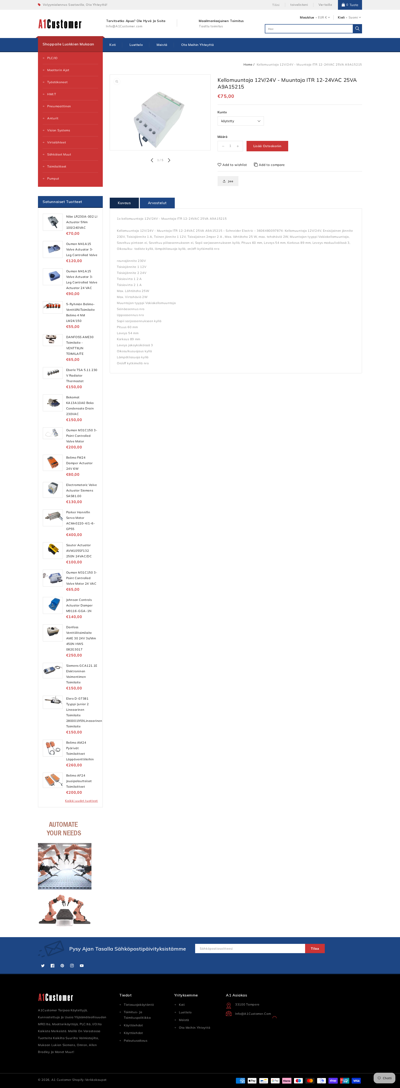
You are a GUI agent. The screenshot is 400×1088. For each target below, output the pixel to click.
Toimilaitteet (56, 166)
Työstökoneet (57, 82)
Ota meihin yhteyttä (194, 1027)
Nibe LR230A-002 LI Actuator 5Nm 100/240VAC (81, 222)
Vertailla (325, 4)
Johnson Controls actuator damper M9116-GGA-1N (79, 605)
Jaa (230, 181)
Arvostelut (157, 203)
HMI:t (51, 94)
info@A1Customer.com (253, 1013)
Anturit (53, 118)
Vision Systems (58, 130)
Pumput (53, 178)
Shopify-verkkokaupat (89, 1080)
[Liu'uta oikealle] (168, 160)
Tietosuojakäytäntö (139, 1004)
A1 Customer (61, 1080)
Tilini (276, 5)
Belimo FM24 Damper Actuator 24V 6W (79, 463)
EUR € (322, 17)
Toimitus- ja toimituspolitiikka (137, 1014)
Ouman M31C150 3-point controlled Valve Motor (81, 435)
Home (248, 64)
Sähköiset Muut (59, 154)
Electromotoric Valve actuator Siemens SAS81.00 (81, 490)
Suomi (353, 17)
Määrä (222, 137)
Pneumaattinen (59, 106)
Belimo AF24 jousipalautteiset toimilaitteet (79, 781)
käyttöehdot (133, 1025)
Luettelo (185, 1012)
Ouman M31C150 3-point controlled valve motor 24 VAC (81, 578)
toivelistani (299, 4)
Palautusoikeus (135, 1040)
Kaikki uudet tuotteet (81, 801)
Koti (182, 1004)
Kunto (222, 112)
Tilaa (315, 948)
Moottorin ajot (58, 70)
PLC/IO (52, 58)
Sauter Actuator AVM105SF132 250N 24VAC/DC (79, 550)
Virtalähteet (56, 142)
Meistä (184, 1020)
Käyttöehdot (133, 1033)
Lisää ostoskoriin (267, 146)
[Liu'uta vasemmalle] (152, 160)
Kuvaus (124, 203)
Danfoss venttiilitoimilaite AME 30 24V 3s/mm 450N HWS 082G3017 (81, 638)
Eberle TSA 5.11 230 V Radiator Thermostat (81, 375)
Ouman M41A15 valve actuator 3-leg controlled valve (81, 249)
